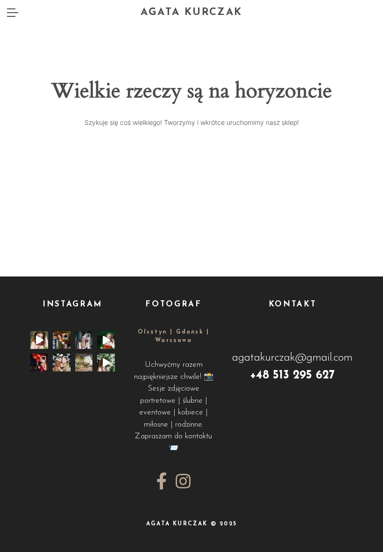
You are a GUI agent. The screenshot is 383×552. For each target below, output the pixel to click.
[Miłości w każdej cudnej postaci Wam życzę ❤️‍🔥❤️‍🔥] (39, 362)
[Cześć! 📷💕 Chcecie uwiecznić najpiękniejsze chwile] (84, 362)
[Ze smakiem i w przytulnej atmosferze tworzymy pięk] (62, 340)
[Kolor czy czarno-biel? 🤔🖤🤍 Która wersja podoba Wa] (84, 340)
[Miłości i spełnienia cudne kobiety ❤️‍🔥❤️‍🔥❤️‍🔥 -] (106, 362)
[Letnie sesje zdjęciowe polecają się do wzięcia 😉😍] (106, 340)
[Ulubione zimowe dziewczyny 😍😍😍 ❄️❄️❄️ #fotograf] (62, 362)
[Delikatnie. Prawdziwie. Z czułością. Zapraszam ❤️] (39, 340)
